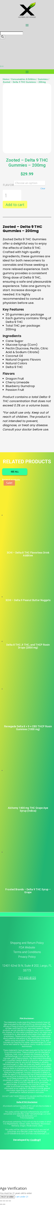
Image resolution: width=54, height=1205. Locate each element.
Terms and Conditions (27, 952)
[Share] (7, 1200)
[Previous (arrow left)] (1, 1204)
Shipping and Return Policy (27, 943)
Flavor (8, 185)
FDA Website (27, 947)
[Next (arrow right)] (4, 1204)
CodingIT (35, 1140)
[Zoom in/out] (1, 1200)
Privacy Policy (27, 956)
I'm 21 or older (7, 1196)
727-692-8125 (27, 978)
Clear (42, 188)
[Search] (2, 37)
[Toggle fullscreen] (4, 1200)
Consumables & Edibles (23, 79)
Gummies (43, 79)
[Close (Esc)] (10, 1200)
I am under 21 (21, 1196)
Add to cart (15, 204)
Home (6, 79)
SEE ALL (15, 471)
